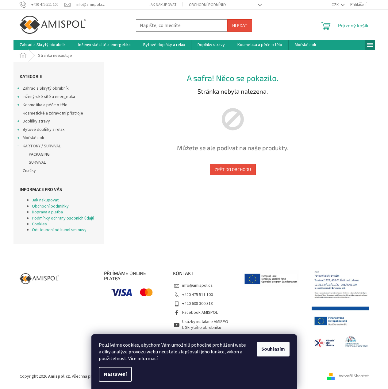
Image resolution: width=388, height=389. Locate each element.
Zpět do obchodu (233, 169)
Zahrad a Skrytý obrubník (46, 88)
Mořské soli (33, 138)
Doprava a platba (47, 212)
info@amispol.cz (197, 285)
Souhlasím (273, 349)
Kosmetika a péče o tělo (45, 105)
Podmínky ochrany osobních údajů (63, 218)
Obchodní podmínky (207, 5)
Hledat (239, 25)
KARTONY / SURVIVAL (42, 146)
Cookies (39, 224)
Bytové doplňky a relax (43, 129)
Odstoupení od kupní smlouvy (59, 230)
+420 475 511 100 (197, 295)
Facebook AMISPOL (200, 312)
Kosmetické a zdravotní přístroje (53, 113)
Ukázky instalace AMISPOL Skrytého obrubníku (205, 325)
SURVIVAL (37, 162)
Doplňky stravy (36, 121)
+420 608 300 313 (197, 304)
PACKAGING (39, 154)
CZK (336, 5)
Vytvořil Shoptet (354, 376)
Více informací (143, 358)
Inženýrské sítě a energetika (49, 97)
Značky (29, 171)
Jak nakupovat (163, 5)
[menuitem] (42, 45)
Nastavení (115, 374)
